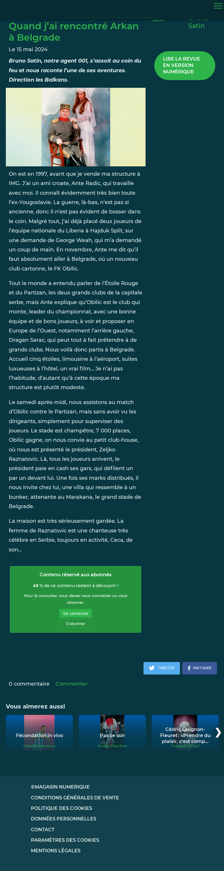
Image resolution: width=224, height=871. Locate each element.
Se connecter (75, 613)
